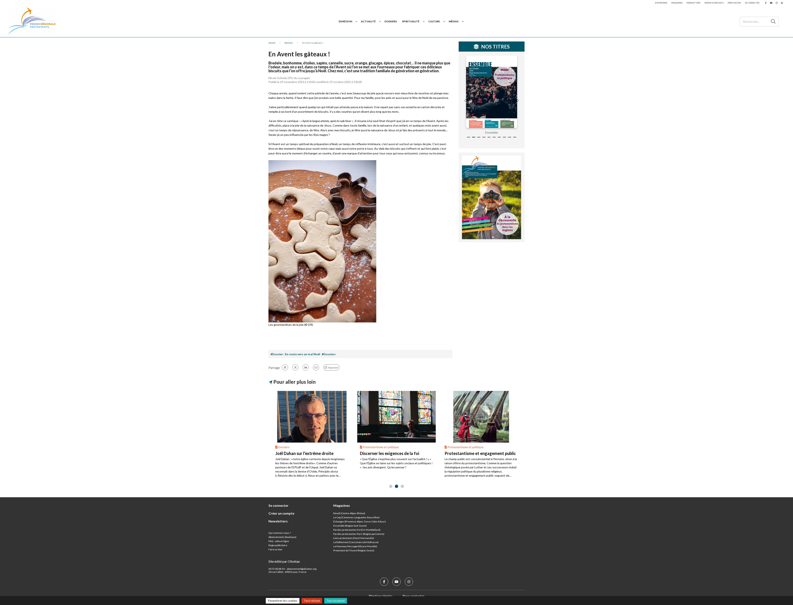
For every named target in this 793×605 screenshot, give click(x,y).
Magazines (677, 3)
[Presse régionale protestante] (32, 21)
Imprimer (333, 367)
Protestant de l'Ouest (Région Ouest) (353, 550)
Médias (453, 21)
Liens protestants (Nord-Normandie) (353, 538)
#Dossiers (329, 354)
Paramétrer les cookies (282, 600)
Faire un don (734, 3)
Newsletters (693, 3)
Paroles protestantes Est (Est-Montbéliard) (356, 529)
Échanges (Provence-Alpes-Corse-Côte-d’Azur (359, 521)
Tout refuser (312, 600)
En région (345, 21)
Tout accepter (335, 600)
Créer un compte (281, 513)
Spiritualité (410, 21)
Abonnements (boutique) (282, 537)
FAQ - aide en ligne (278, 541)
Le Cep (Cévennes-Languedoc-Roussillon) (356, 517)
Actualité (368, 21)
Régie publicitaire (277, 545)
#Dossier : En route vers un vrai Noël (295, 354)
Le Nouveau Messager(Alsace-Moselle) (355, 546)
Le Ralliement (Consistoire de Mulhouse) (356, 542)
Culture (434, 21)
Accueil (271, 42)
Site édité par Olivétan (284, 561)
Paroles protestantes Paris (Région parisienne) (358, 533)
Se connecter (752, 3)
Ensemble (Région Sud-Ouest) (350, 525)
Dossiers (391, 21)
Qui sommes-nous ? (279, 532)
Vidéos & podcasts (714, 3)
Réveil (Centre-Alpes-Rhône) (349, 513)
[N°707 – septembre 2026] (515, 92)
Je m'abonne (661, 3)
